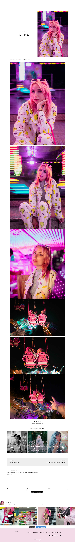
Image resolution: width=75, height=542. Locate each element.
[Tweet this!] (38, 422)
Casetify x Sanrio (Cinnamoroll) (58, 447)
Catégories (5, 1)
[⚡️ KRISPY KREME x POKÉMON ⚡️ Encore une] (9, 516)
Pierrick (19, 59)
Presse (67, 0)
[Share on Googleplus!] (40, 422)
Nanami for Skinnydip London (56, 462)
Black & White (16, 448)
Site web (49, 488)
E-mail (28, 488)
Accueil (29, 532)
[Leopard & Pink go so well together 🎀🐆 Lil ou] (47, 516)
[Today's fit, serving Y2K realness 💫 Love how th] (28, 516)
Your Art (42, 532)
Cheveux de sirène (38, 423)
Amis (34, 423)
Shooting (42, 423)
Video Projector (14, 462)
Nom (8, 488)
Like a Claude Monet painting (37, 447)
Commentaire (10, 474)
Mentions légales (56, 532)
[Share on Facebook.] (34, 422)
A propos (35, 532)
